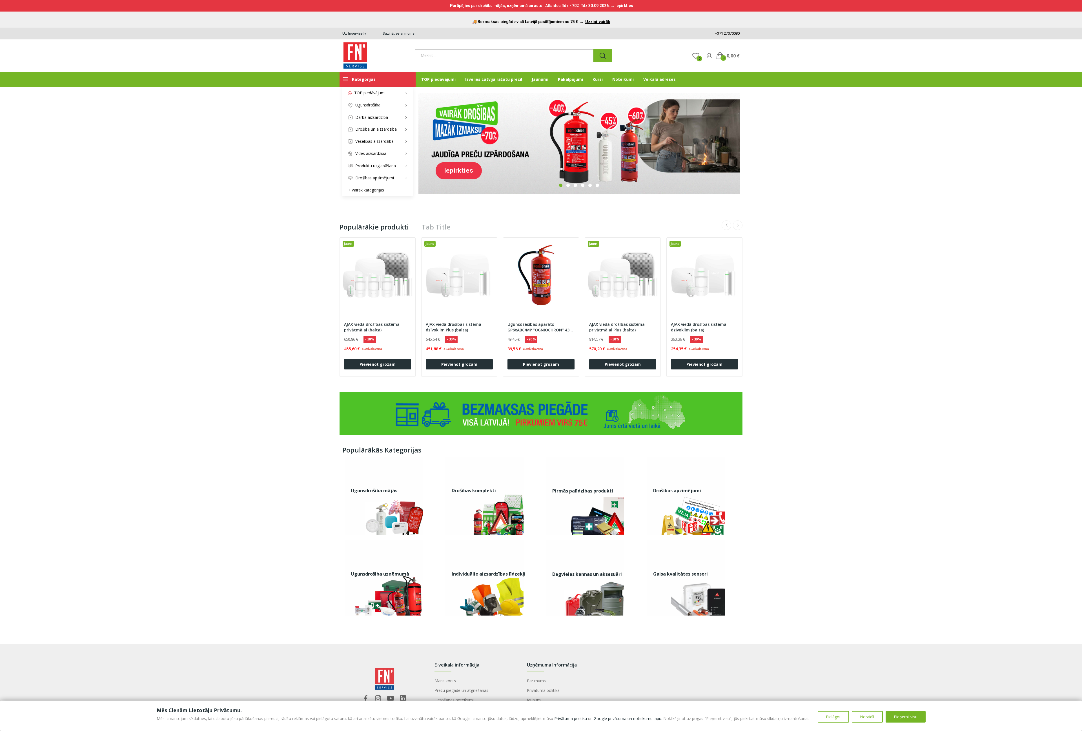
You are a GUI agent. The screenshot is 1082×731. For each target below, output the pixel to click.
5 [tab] (590, 185)
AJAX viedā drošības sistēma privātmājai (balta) (372, 327)
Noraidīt (867, 716)
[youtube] (390, 698)
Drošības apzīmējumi (677, 490)
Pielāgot (833, 716)
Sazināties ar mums (398, 33)
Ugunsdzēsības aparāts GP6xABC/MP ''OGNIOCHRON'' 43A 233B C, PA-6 (539, 327)
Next (737, 225)
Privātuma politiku (570, 718)
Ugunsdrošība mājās (374, 490)
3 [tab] (575, 185)
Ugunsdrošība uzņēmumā (380, 574)
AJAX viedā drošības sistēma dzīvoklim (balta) (698, 327)
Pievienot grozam (378, 364)
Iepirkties (458, 170)
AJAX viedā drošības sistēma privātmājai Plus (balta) (617, 327)
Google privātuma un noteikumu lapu (627, 718)
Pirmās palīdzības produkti (582, 491)
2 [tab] (568, 185)
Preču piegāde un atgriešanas (461, 690)
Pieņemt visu (905, 716)
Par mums (536, 680)
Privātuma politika (543, 690)
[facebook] (365, 698)
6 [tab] (597, 185)
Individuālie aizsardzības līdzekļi (489, 574)
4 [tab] (582, 185)
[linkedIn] (403, 698)
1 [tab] (560, 185)
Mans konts (445, 680)
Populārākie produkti (374, 227)
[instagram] (378, 698)
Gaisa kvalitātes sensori (680, 574)
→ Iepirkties (622, 5)
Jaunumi (534, 700)
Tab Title (436, 227)
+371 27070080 (727, 33)
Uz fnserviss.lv (354, 33)
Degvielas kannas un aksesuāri (587, 574)
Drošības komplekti (474, 490)
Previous (726, 225)
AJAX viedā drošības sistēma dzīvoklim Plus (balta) (453, 327)
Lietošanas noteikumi (454, 700)
